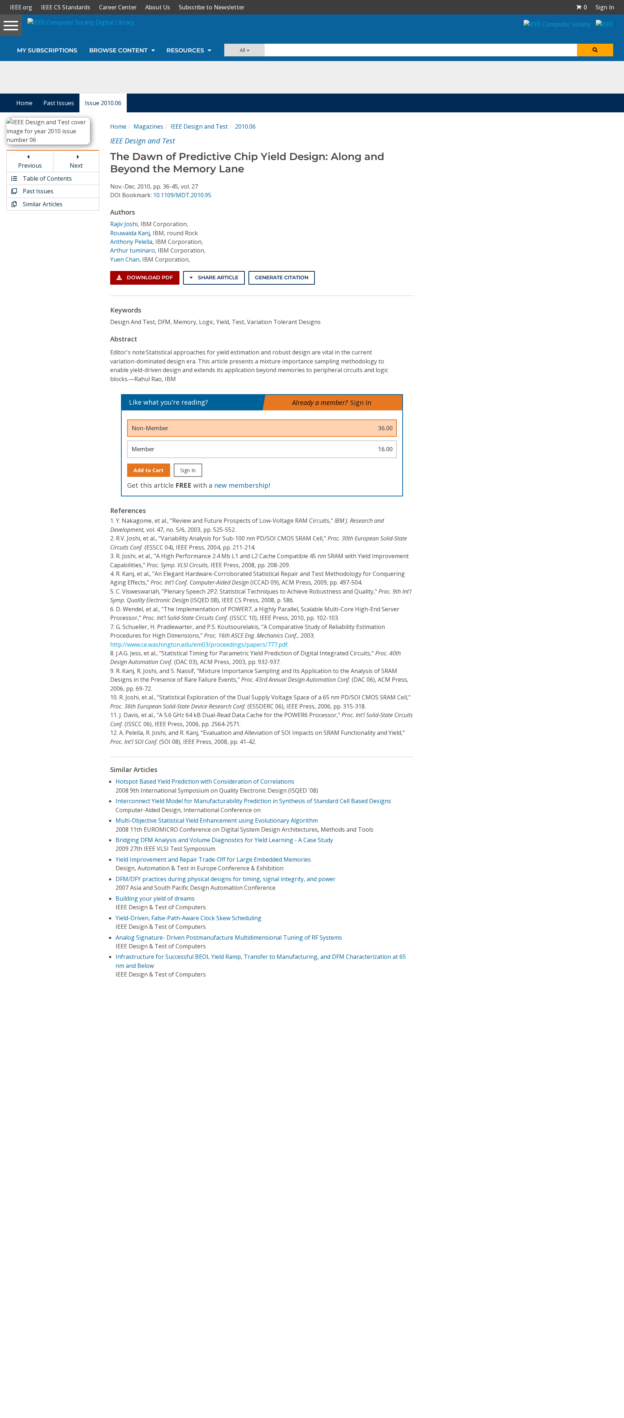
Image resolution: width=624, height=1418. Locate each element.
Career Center (117, 7)
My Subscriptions (47, 50)
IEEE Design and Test (199, 126)
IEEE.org (21, 7)
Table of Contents (46, 178)
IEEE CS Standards (65, 7)
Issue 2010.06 (103, 103)
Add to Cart (149, 470)
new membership (241, 485)
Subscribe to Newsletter (211, 7)
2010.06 (245, 126)
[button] (581, 7)
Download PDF (149, 277)
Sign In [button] (604, 7)
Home (24, 103)
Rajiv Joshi (124, 224)
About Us (157, 7)
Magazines (148, 126)
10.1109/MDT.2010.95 (182, 195)
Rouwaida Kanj (130, 233)
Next (76, 165)
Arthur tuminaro (132, 250)
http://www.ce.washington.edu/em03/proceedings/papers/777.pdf (198, 644)
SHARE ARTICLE (217, 277)
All (243, 50)
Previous (30, 165)
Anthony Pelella (131, 242)
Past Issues (58, 103)
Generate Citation (281, 277)
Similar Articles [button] (41, 204)
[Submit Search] (595, 50)
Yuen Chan (124, 259)
